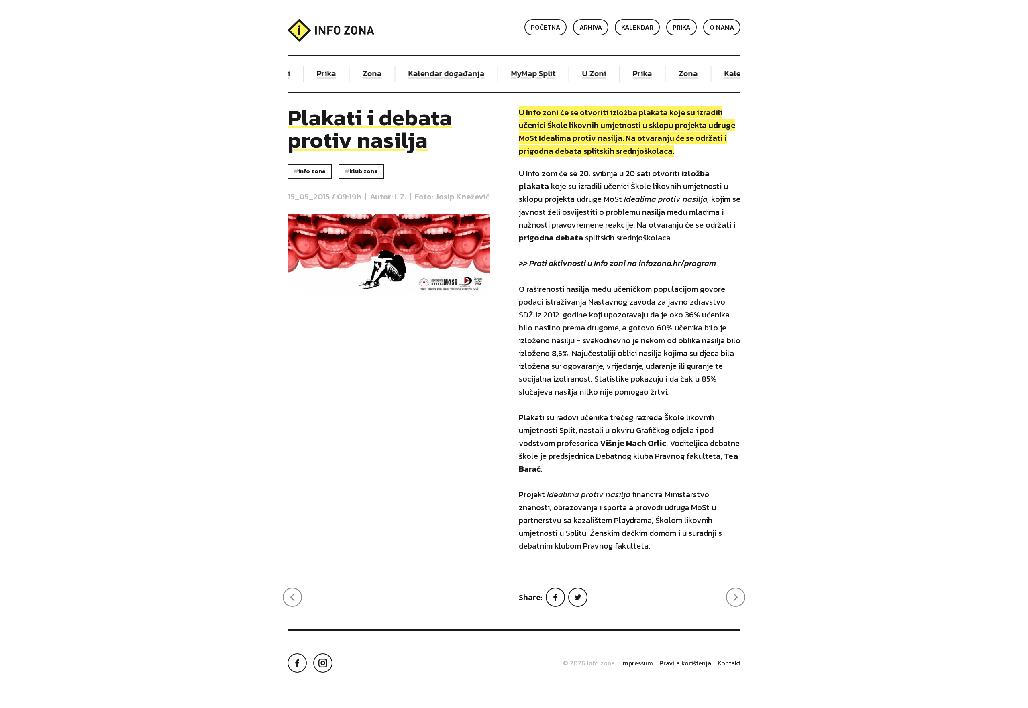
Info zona (312, 171)
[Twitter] (577, 597)
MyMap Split (527, 73)
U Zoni (588, 73)
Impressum (637, 663)
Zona (365, 73)
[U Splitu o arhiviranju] (735, 597)
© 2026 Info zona (589, 663)
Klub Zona (363, 171)
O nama (722, 27)
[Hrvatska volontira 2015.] (292, 597)
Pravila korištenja (685, 663)
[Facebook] (555, 597)
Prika (681, 27)
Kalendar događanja (440, 73)
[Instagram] (322, 663)
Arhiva (590, 27)
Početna (545, 27)
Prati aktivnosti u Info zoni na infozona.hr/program (622, 263)
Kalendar (637, 27)
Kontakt (729, 663)
